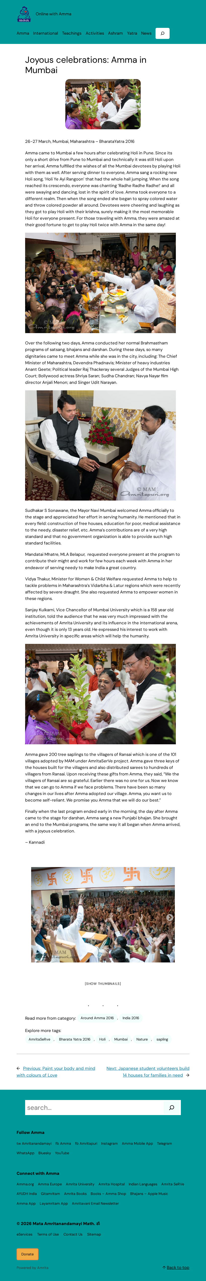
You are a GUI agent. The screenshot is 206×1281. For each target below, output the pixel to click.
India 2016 (131, 1018)
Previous (35, 916)
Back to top (178, 1267)
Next (168, 916)
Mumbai (121, 1039)
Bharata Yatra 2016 (74, 1039)
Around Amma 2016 (97, 1018)
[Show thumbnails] (103, 984)
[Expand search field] (163, 33)
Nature (142, 1039)
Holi (102, 1039)
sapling (162, 1039)
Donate (27, 1254)
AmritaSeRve (39, 1039)
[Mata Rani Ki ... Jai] (103, 914)
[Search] (172, 1107)
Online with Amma (53, 14)
